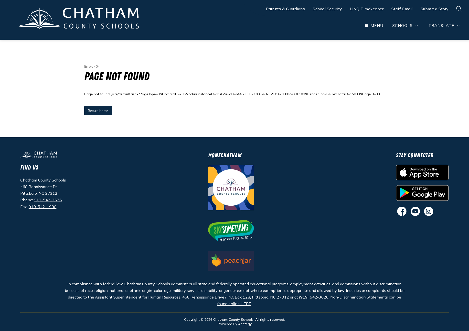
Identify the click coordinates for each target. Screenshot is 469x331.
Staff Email (402, 8)
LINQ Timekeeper (367, 8)
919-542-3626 (48, 199)
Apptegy (245, 324)
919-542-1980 (42, 206)
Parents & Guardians (285, 8)
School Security (327, 8)
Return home (98, 110)
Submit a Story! (435, 8)
